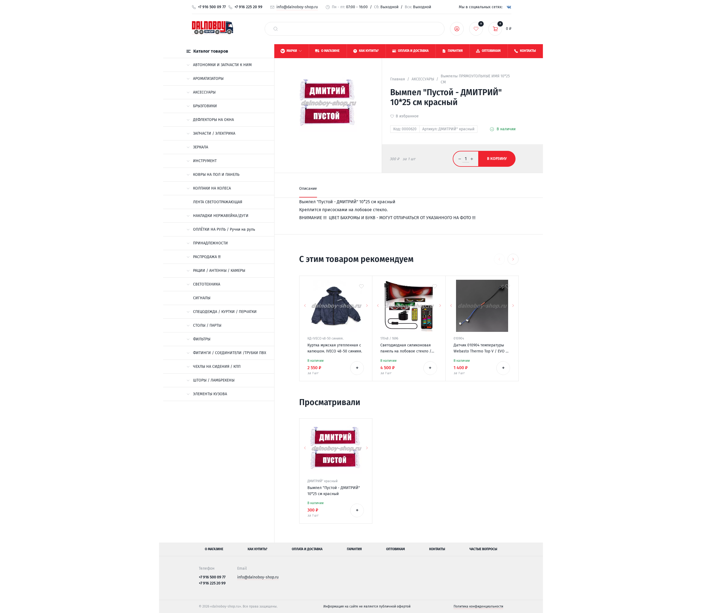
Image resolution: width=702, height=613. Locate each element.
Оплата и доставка (307, 549)
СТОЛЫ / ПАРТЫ (207, 325)
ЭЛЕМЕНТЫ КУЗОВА (210, 394)
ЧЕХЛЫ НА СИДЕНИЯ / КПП (216, 366)
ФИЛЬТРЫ (201, 339)
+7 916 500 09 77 (212, 7)
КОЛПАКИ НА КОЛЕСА (212, 188)
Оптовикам (395, 549)
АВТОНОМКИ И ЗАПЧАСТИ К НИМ (222, 65)
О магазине (214, 549)
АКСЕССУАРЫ (204, 92)
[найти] (275, 28)
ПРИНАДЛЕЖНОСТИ (210, 243)
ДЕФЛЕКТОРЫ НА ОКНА (213, 119)
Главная (397, 79)
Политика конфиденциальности (478, 606)
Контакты (437, 549)
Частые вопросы (483, 549)
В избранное (407, 116)
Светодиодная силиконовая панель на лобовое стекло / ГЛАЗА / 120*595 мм (405, 348)
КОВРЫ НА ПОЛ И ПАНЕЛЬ (216, 174)
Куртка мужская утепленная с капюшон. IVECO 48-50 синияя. (334, 348)
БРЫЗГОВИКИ (205, 106)
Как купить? (257, 549)
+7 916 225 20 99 (248, 7)
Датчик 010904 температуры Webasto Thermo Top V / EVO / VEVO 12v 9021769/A (481, 348)
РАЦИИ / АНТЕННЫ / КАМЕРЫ (219, 270)
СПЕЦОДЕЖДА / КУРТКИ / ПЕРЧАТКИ (225, 311)
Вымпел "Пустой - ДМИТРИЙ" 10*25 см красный (333, 490)
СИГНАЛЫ (201, 298)
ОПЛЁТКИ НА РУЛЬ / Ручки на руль (224, 229)
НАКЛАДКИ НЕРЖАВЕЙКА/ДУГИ (220, 215)
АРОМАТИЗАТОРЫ (208, 78)
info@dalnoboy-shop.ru (297, 7)
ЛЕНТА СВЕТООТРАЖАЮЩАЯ (217, 202)
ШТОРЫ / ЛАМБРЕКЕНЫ (213, 380)
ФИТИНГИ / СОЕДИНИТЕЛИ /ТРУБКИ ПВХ (229, 353)
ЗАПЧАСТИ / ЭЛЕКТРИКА (214, 133)
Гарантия (354, 549)
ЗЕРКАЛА (200, 147)
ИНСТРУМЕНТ (205, 161)
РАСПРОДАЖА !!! (206, 257)
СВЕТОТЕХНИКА (206, 284)
